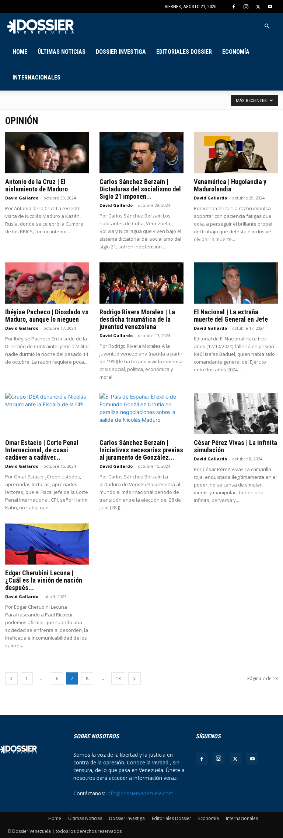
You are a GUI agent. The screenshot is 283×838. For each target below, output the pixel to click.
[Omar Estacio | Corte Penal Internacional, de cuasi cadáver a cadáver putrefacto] (47, 413)
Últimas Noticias (61, 51)
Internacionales (36, 77)
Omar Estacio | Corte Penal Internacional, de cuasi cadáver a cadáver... (41, 450)
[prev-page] (11, 678)
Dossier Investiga (121, 51)
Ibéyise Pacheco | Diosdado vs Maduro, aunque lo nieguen (46, 315)
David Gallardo (21, 198)
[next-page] (134, 678)
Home (20, 51)
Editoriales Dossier (184, 51)
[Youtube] (270, 6)
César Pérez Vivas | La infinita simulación (235, 446)
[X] (257, 6)
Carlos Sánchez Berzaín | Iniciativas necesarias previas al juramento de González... (141, 450)
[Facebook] (233, 6)
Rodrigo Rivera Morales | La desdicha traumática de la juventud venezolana (137, 319)
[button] (267, 26)
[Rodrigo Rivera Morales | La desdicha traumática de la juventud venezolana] (141, 283)
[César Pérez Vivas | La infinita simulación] (236, 413)
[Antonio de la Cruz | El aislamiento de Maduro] (47, 152)
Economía (235, 51)
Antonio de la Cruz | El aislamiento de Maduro (36, 185)
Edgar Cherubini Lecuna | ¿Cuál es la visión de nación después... (43, 580)
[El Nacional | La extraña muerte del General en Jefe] (236, 283)
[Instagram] (245, 6)
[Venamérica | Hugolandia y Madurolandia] (236, 152)
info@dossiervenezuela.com (140, 793)
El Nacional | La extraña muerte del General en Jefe (231, 315)
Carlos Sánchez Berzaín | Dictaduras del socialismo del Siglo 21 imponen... (140, 189)
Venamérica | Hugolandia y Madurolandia (230, 185)
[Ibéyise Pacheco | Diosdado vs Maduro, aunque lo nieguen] (47, 283)
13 (118, 678)
